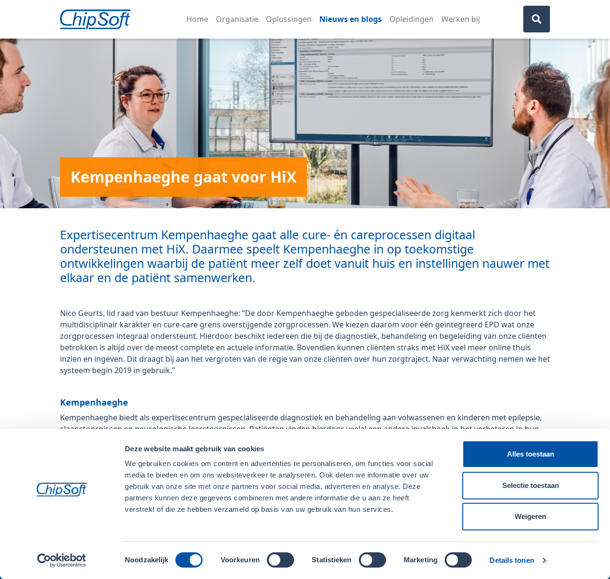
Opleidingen (411, 19)
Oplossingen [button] (289, 19)
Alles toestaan (530, 454)
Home (197, 19)
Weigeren (530, 516)
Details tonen (511, 560)
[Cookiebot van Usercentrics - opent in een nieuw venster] (61, 560)
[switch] (280, 560)
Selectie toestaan (530, 485)
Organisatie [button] (237, 19)
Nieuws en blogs (350, 19)
